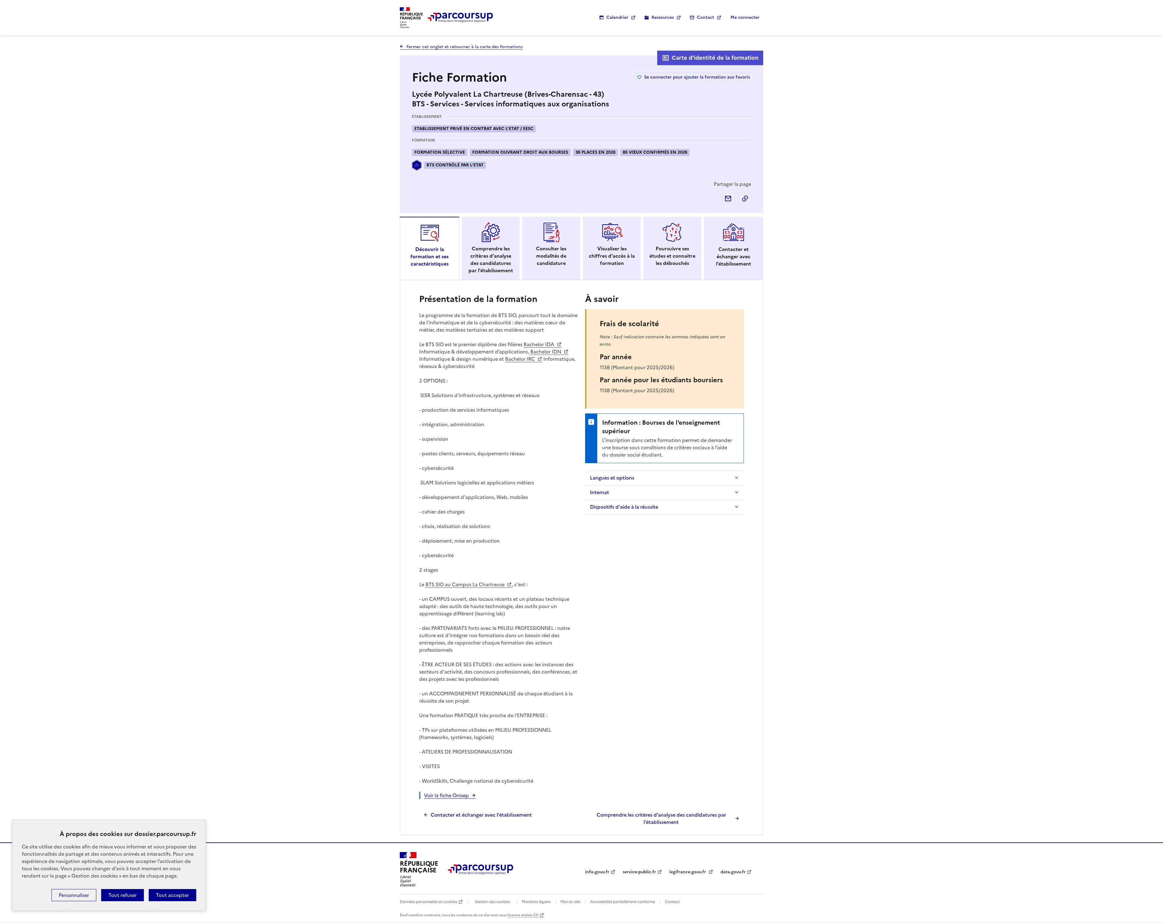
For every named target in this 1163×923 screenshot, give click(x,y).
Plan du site (570, 902)
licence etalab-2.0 (523, 915)
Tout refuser (122, 895)
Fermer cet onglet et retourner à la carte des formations (464, 47)
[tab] (429, 248)
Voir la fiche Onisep (446, 795)
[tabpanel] (581, 559)
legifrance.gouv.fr (688, 872)
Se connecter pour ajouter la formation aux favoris (697, 77)
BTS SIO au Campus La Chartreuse (466, 584)
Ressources (662, 17)
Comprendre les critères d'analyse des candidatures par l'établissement (661, 818)
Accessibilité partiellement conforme (622, 902)
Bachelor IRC (520, 359)
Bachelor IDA (539, 344)
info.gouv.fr (597, 872)
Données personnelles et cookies (428, 902)
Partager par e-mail (728, 198)
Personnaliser (74, 895)
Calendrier (617, 17)
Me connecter (745, 17)
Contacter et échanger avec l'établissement (481, 814)
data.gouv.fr (733, 872)
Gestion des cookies (492, 902)
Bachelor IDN (546, 351)
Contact (705, 17)
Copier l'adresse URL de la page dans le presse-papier (745, 198)
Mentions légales (536, 902)
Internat (599, 492)
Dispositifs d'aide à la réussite (624, 506)
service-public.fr (639, 872)
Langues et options (612, 477)
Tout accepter (172, 895)
